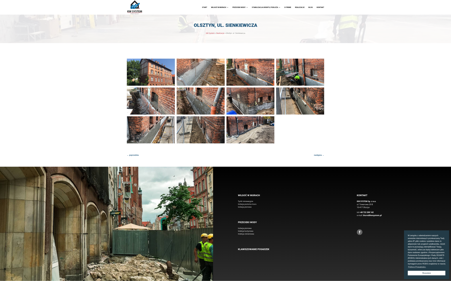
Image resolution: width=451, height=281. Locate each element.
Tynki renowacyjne (245, 201)
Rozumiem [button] (426, 273)
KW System (210, 33)
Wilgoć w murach (249, 195)
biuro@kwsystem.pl (372, 215)
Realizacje (220, 33)
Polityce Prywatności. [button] (417, 267)
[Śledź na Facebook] (359, 232)
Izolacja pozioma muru (247, 204)
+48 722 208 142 (367, 212)
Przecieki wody (247, 222)
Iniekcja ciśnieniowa (246, 234)
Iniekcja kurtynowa (245, 231)
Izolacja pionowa (244, 207)
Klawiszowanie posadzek (253, 249)
